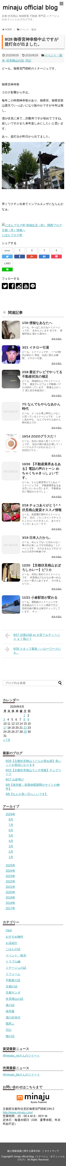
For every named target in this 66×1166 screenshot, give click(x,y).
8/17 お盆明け (15, 779)
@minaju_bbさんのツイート (21, 1074)
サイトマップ (52, 1151)
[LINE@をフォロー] (33, 286)
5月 (11, 835)
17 (5, 727)
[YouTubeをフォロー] (26, 286)
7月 (11, 824)
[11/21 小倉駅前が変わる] (11, 604)
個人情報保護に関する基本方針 (24, 1151)
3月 (11, 846)
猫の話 (10, 1036)
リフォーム (13, 974)
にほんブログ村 (12, 235)
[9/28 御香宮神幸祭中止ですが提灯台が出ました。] (44, 256)
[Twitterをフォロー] (5, 286)
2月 (11, 851)
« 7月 (6, 740)
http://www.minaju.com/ (18, 1112)
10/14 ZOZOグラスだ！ (39, 436)
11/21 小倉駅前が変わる (40, 597)
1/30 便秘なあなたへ (37, 323)
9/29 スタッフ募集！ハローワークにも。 (37, 650)
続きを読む (57, 339)
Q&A (9, 930)
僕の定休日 (13, 1017)
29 (25, 731)
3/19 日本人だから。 (37, 537)
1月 (11, 857)
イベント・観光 (16, 955)
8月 (11, 819)
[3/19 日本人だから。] (11, 544)
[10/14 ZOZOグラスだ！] (11, 443)
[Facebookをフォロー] (12, 286)
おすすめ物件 (14, 936)
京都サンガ (13, 992)
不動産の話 (13, 980)
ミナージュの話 (16, 967)
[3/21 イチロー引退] (11, 354)
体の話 (10, 1005)
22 (25, 727)
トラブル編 (13, 961)
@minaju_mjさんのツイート (21, 1055)
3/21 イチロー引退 (35, 347)
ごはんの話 (13, 949)
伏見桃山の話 (15, 60)
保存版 (10, 1011)
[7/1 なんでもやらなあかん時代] (11, 411)
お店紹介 (11, 943)
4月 (11, 841)
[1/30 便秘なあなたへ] (11, 330)
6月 (11, 830)
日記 (28, 60)
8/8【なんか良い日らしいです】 (27, 794)
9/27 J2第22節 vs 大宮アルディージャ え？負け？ (36, 636)
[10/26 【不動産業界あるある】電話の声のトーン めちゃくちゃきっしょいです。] (11, 471)
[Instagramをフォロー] (19, 286)
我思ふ (10, 1023)
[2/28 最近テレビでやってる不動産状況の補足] (11, 379)
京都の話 (11, 986)
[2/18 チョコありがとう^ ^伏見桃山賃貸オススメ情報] (11, 512)
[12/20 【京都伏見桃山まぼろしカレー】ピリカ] (11, 572)
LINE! (7, 263)
